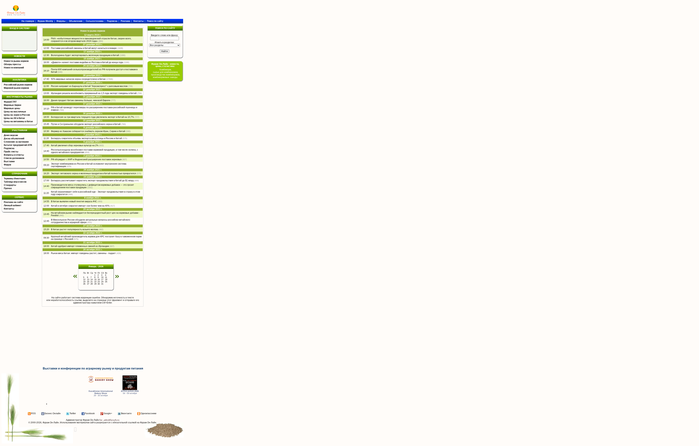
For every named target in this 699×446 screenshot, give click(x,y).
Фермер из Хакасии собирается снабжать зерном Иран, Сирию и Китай (88, 131)
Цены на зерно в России (17, 115)
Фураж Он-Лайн (51, 422)
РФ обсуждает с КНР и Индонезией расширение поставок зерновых (86, 159)
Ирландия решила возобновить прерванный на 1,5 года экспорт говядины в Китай (94, 93)
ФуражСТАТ (10, 102)
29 (95, 284)
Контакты (9, 208)
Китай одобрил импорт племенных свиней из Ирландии (80, 246)
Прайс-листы (11, 151)
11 (106, 277)
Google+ (108, 413)
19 (84, 282)
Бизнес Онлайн (53, 413)
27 (88, 284)
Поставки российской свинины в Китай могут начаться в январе (84, 48)
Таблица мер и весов (15, 182)
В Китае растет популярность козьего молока (74, 229)
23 (99, 282)
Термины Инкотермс (15, 178)
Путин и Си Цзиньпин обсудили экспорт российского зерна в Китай (86, 124)
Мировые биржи (12, 105)
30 (99, 284)
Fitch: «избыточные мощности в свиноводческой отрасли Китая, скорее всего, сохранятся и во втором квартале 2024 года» (91, 39)
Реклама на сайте (13, 202)
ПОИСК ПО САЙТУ (165, 28)
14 (91, 279)
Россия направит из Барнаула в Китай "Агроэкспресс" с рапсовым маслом (89, 86)
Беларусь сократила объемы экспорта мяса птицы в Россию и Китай (86, 138)
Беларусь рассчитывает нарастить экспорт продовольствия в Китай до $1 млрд (92, 180)
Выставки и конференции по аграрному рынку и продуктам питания (93, 368)
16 (99, 279)
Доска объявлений (14, 138)
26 (84, 284)
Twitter (73, 413)
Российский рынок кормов (18, 84)
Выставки (9, 161)
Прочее (8, 188)
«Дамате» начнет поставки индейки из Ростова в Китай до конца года (87, 62)
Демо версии (11, 135)
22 (95, 282)
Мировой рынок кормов (16, 88)
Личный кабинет (12, 205)
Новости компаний (14, 67)
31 (102, 284)
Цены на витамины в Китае (18, 121)
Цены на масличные (15, 111)
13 (88, 279)
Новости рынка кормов (16, 61)
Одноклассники (148, 413)
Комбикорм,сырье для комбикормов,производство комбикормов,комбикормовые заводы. (165, 73)
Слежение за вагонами (16, 142)
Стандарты (10, 185)
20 (88, 282)
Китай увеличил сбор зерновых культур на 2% (74, 145)
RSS (33, 413)
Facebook (90, 413)
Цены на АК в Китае (14, 118)
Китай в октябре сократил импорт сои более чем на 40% (80, 206)
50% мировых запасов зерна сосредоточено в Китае (78, 79)
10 (102, 277)
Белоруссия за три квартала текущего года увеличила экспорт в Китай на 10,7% (92, 117)
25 (106, 282)
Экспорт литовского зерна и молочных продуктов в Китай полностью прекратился (93, 173)
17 (102, 279)
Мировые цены (12, 108)
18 (106, 279)
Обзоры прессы (12, 64)
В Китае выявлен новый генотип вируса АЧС (74, 201)
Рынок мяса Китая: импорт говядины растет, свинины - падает (83, 253)
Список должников (14, 158)
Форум (7, 164)
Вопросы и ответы (14, 155)
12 (84, 279)
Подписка (9, 148)
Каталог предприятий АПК (18, 145)
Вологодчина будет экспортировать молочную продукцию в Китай (85, 55)
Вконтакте (126, 413)
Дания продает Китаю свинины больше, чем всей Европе (80, 100)
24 (102, 282)
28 (91, 284)
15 (95, 279)
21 (91, 282)
